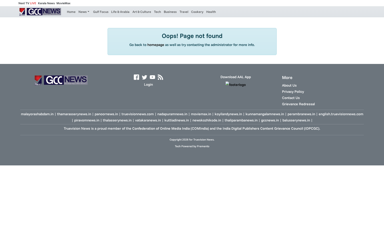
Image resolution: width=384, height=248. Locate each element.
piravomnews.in (86, 120)
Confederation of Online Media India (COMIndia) (170, 128)
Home (71, 12)
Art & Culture (141, 12)
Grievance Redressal (298, 104)
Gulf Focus (100, 12)
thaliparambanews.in (241, 120)
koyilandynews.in (228, 114)
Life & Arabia (120, 12)
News (82, 12)
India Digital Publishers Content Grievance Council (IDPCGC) (271, 128)
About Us (289, 85)
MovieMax (63, 3)
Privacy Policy (293, 91)
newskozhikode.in (206, 120)
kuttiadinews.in (176, 120)
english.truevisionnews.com (341, 114)
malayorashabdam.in (37, 114)
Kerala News (46, 3)
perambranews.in (301, 114)
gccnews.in (270, 120)
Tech (157, 12)
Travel (184, 12)
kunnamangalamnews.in (265, 114)
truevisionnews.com (138, 114)
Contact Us (291, 97)
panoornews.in (106, 114)
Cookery (197, 12)
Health (211, 12)
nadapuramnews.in (172, 114)
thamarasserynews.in (74, 114)
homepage (155, 44)
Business (170, 12)
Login (148, 84)
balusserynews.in (296, 120)
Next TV (27, 3)
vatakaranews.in (148, 120)
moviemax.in (201, 114)
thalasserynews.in (117, 120)
